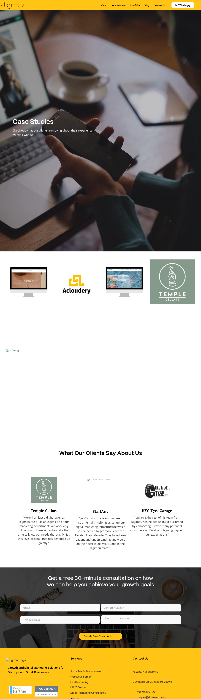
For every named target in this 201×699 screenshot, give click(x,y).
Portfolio (135, 5)
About (104, 5)
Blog (146, 5)
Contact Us (159, 5)
